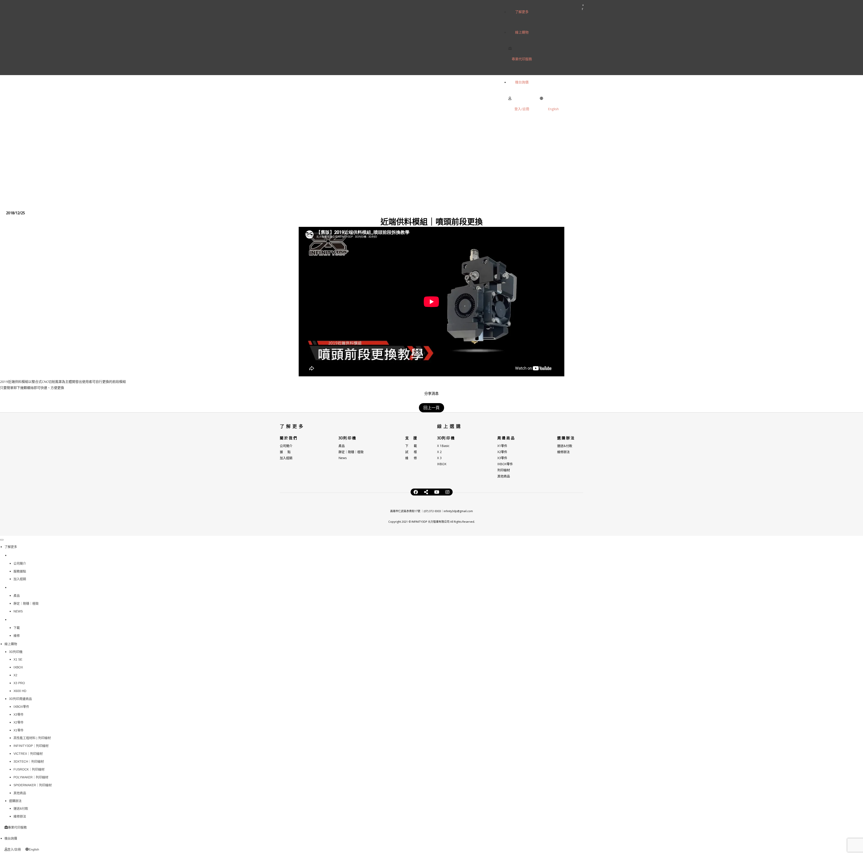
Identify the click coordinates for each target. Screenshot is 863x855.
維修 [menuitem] (16, 635)
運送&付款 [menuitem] (20, 808)
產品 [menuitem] (16, 595)
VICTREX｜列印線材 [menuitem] (28, 753)
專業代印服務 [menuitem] (17, 827)
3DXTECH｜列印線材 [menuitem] (28, 761)
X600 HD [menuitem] (19, 691)
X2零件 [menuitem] (18, 722)
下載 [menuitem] (16, 628)
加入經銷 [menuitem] (19, 579)
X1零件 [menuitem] (18, 730)
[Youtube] (436, 492)
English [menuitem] (34, 849)
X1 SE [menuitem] (17, 659)
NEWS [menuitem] (18, 611)
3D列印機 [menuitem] (18, 587)
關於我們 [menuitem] (17, 555)
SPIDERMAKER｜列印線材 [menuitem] (32, 785)
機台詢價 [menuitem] (10, 838)
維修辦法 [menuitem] (19, 816)
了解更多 (522, 11)
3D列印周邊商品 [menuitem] (20, 699)
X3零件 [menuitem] (18, 714)
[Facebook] (416, 492)
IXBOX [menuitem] (18, 667)
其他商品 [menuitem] (19, 793)
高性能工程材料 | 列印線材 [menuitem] (32, 738)
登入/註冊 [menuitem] (14, 849)
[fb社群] (426, 492)
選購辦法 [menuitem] (15, 801)
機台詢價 (522, 82)
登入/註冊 (521, 109)
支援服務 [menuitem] (17, 619)
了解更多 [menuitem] (10, 547)
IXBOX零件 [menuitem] (21, 706)
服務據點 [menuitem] (19, 571)
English (553, 109)
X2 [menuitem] (15, 675)
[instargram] (447, 492)
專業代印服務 (522, 59)
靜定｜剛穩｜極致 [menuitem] (26, 603)
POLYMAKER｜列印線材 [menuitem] (30, 777)
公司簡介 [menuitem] (19, 563)
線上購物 (522, 32)
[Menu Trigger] (2, 539)
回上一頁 (431, 407)
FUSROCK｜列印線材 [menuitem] (28, 769)
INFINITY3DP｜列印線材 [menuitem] (31, 746)
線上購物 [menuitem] (10, 644)
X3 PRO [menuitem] (19, 683)
